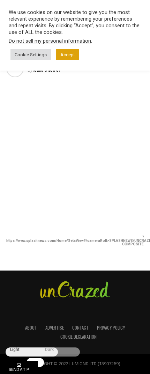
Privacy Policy (111, 327)
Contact (80, 327)
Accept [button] (67, 54)
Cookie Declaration (78, 336)
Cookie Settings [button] (31, 54)
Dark (49, 349)
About (31, 327)
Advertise (54, 327)
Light (15, 349)
